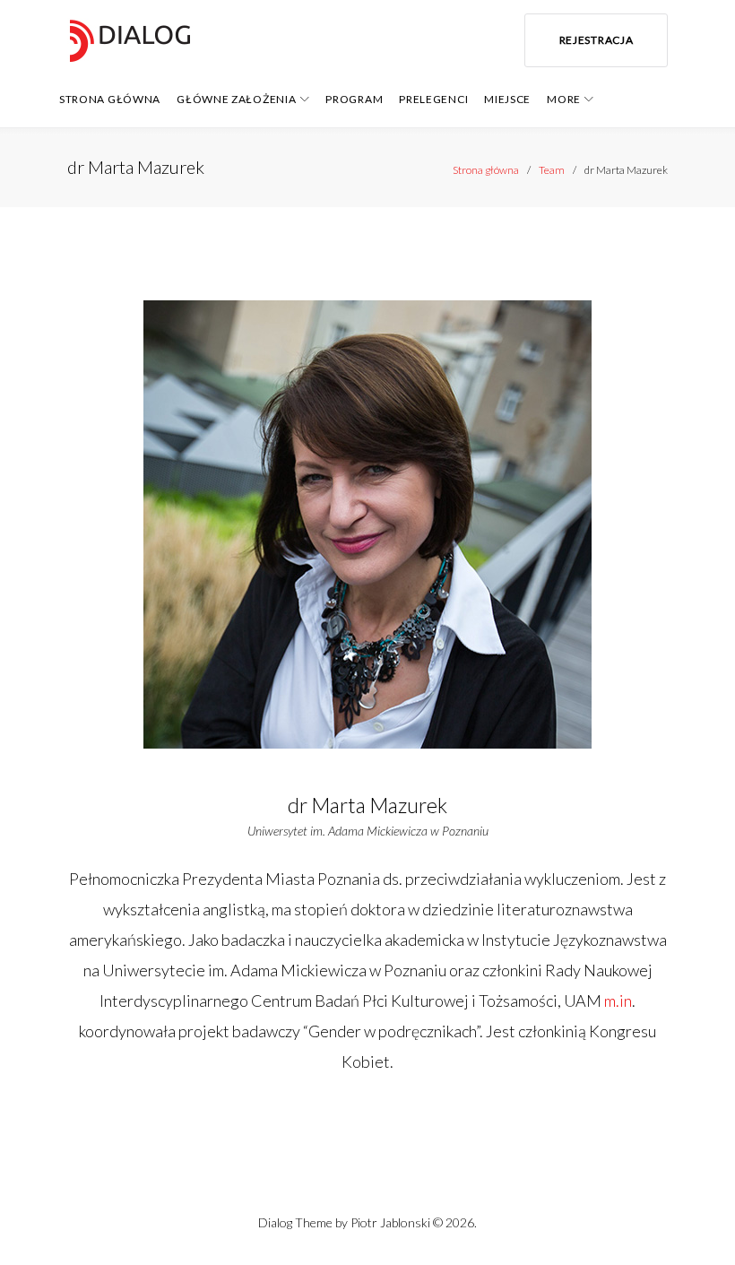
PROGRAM (354, 99)
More (564, 99)
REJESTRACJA (596, 40)
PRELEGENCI (433, 99)
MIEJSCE (507, 99)
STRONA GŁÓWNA (109, 99)
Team (552, 170)
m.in (618, 1000)
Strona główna (486, 170)
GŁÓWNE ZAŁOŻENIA (236, 99)
